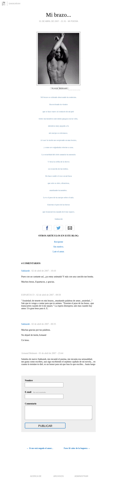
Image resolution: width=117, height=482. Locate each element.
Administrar (81, 476)
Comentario (30, 403)
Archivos (58, 476)
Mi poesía (73, 21)
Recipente (58, 242)
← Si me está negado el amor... (40, 448)
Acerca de (35, 476)
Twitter (58, 228)
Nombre (29, 380)
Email (69, 228)
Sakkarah (14, 3)
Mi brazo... (58, 15)
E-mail (35, 392)
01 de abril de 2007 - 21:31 (52, 21)
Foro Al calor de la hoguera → (77, 448)
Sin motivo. (58, 246)
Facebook (47, 228)
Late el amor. (58, 251)
